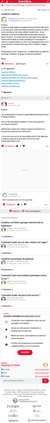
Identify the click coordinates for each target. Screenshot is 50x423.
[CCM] (37, 406)
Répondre (16, 211)
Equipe (19, 390)
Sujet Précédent (9, 10)
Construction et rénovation (36, 5)
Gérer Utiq (22, 394)
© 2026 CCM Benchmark (25, 396)
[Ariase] (13, 420)
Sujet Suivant (42, 10)
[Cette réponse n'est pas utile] (23, 146)
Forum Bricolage (18, 5)
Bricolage (6, 376)
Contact (43, 390)
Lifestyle (6, 369)
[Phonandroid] (37, 420)
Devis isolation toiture (10, 83)
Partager (22, 64)
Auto (5, 373)
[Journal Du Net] (13, 411)
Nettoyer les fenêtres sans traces (14, 75)
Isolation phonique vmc (10, 86)
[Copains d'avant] (13, 415)
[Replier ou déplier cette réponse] (48, 98)
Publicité (37, 390)
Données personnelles (37, 392)
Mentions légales (32, 394)
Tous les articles (11, 392)
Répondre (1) (9, 64)
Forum (7, 5)
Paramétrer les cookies (11, 394)
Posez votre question (33, 211)
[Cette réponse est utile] (16, 146)
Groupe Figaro (42, 394)
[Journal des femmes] (13, 406)
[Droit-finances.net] (37, 411)
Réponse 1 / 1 (6, 98)
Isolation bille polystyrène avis (13, 80)
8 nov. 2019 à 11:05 (14, 105)
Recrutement (25, 392)
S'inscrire (25, 352)
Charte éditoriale (28, 390)
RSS (18, 392)
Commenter (9, 146)
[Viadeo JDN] (37, 415)
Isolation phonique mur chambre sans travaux (19, 78)
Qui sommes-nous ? (10, 390)
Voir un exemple (42, 369)
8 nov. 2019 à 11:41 (26, 21)
